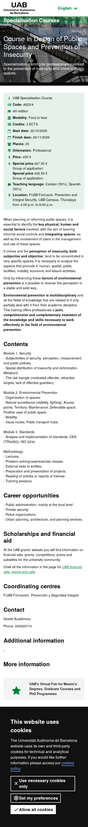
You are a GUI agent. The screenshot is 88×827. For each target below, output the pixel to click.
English (71, 8)
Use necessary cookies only (42, 783)
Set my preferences (38, 798)
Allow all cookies (36, 809)
